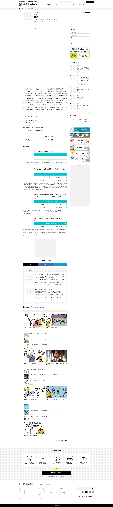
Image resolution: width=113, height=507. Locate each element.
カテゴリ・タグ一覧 (23, 496)
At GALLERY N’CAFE (28, 122)
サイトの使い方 (41, 490)
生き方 (73, 29)
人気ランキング (58, 4)
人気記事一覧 (22, 492)
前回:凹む (27, 140)
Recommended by (59, 440)
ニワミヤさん (27, 8)
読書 (22, 8)
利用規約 (59, 490)
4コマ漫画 (41, 21)
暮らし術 (74, 32)
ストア (90, 4)
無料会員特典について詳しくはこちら (57, 476)
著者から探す (82, 4)
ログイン (49, 484)
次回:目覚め (50, 140)
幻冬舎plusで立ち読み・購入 (51, 154)
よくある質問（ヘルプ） (43, 498)
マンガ (36, 21)
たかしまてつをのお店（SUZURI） (32, 130)
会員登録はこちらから (57, 472)
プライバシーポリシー (62, 492)
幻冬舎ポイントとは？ (43, 496)
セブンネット (59, 180)
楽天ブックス (59, 158)
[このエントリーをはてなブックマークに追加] (90, 492)
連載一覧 (21, 494)
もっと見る (86, 112)
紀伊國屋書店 (42, 180)
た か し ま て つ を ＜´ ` (29, 116)
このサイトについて (42, 488)
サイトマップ (60, 496)
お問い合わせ (60, 488)
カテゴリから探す (70, 4)
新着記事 (49, 4)
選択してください (59, 284)
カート (42, 484)
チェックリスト (80, 119)
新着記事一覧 (22, 490)
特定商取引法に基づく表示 (63, 494)
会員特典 (40, 494)
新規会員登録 (89, 1)
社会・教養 (74, 35)
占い (86, 119)
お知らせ (74, 43)
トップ (20, 488)
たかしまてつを (39, 289)
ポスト (87, 12)
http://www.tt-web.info (46, 298)
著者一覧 (21, 498)
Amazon (42, 158)
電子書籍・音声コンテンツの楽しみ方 (46, 492)
